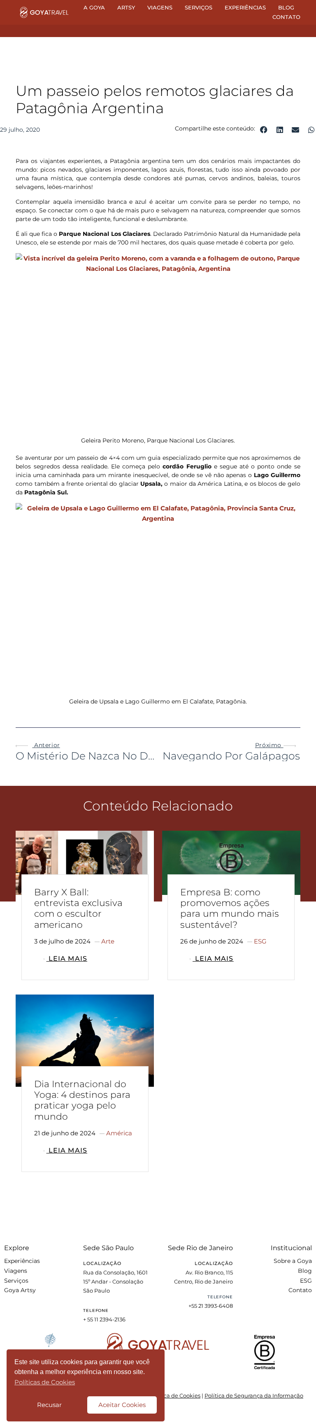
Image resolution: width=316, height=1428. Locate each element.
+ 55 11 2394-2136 (104, 1319)
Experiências (245, 7)
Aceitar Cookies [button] (122, 1405)
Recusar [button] (49, 1405)
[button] (264, 130)
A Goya (94, 7)
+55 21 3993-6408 (210, 1305)
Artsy (126, 7)
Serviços (198, 7)
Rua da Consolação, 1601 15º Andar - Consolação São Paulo (115, 1281)
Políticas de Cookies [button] (44, 1382)
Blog (286, 7)
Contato (286, 17)
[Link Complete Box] (85, 908)
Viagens (159, 7)
